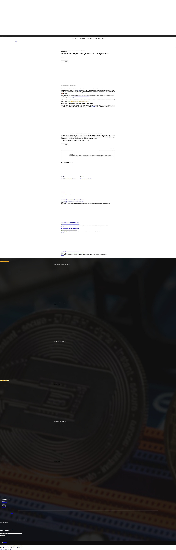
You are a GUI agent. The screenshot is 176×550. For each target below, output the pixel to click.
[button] (175, 47)
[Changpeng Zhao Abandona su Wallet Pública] (72, 252)
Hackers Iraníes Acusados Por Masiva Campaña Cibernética (68, 178)
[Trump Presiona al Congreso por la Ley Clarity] (89, 170)
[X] (80, 61)
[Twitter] (172, 36)
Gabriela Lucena (2, 549)
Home (62, 50)
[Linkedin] (83, 61)
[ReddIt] (87, 61)
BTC (72, 140)
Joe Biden (88, 140)
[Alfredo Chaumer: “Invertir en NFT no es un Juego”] (26, 477)
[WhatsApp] (70, 61)
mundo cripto (93, 106)
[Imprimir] (93, 61)
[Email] (90, 61)
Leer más (62, 226)
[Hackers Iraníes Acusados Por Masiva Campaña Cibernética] (70, 170)
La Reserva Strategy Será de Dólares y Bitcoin (70, 228)
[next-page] (63, 196)
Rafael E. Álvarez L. (72, 154)
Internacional (65, 50)
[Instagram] (170, 36)
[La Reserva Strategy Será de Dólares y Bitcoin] (70, 186)
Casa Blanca (79, 90)
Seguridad (62, 176)
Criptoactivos (79, 140)
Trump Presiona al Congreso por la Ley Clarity (86, 178)
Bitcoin (67, 140)
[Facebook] (171, 36)
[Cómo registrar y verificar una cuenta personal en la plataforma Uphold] (26, 400)
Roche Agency (5, 542)
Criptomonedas (84, 140)
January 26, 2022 (71, 97)
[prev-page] (62, 196)
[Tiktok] (174, 36)
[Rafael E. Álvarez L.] (65, 156)
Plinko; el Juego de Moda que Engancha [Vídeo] (60, 421)
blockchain (69, 140)
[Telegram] (175, 36)
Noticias (66, 51)
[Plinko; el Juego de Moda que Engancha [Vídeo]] (26, 439)
